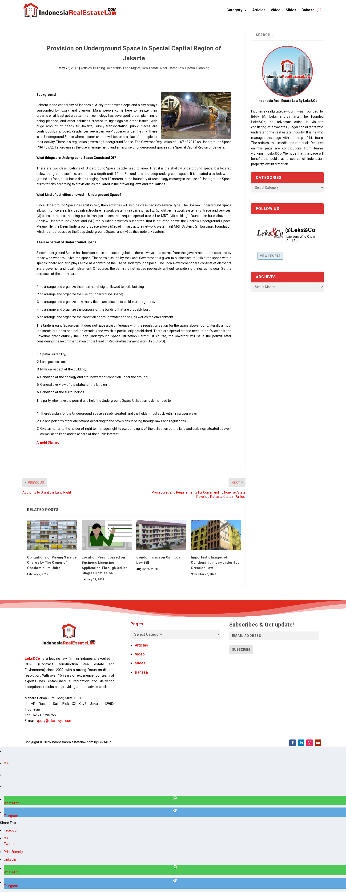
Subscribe (241, 649)
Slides (291, 10)
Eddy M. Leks (264, 116)
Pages (136, 623)
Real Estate (150, 68)
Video (276, 10)
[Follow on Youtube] (318, 742)
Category (234, 10)
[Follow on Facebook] (292, 742)
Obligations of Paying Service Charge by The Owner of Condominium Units (52, 562)
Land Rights (132, 68)
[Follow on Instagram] (309, 742)
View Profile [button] (270, 255)
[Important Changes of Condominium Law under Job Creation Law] (216, 535)
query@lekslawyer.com (54, 721)
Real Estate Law (172, 68)
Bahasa (308, 10)
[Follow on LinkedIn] (301, 742)
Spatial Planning (197, 68)
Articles (259, 10)
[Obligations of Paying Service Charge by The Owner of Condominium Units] (52, 535)
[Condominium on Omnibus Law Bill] (161, 535)
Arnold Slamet (48, 442)
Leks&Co (258, 122)
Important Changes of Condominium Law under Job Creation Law (215, 562)
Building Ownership (107, 68)
